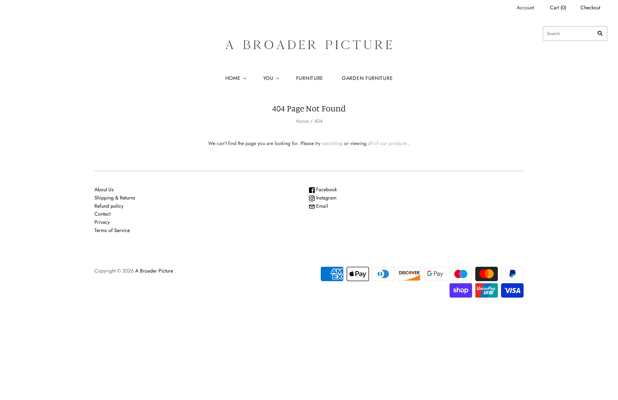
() (558, 7)
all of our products (387, 143)
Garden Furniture (367, 78)
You (268, 78)
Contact (102, 213)
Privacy (102, 222)
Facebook (326, 189)
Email (321, 205)
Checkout (590, 7)
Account (525, 7)
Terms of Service (112, 230)
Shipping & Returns (114, 197)
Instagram (326, 197)
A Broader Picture (154, 270)
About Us (104, 189)
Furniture (309, 78)
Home (233, 78)
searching (332, 143)
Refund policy (108, 205)
